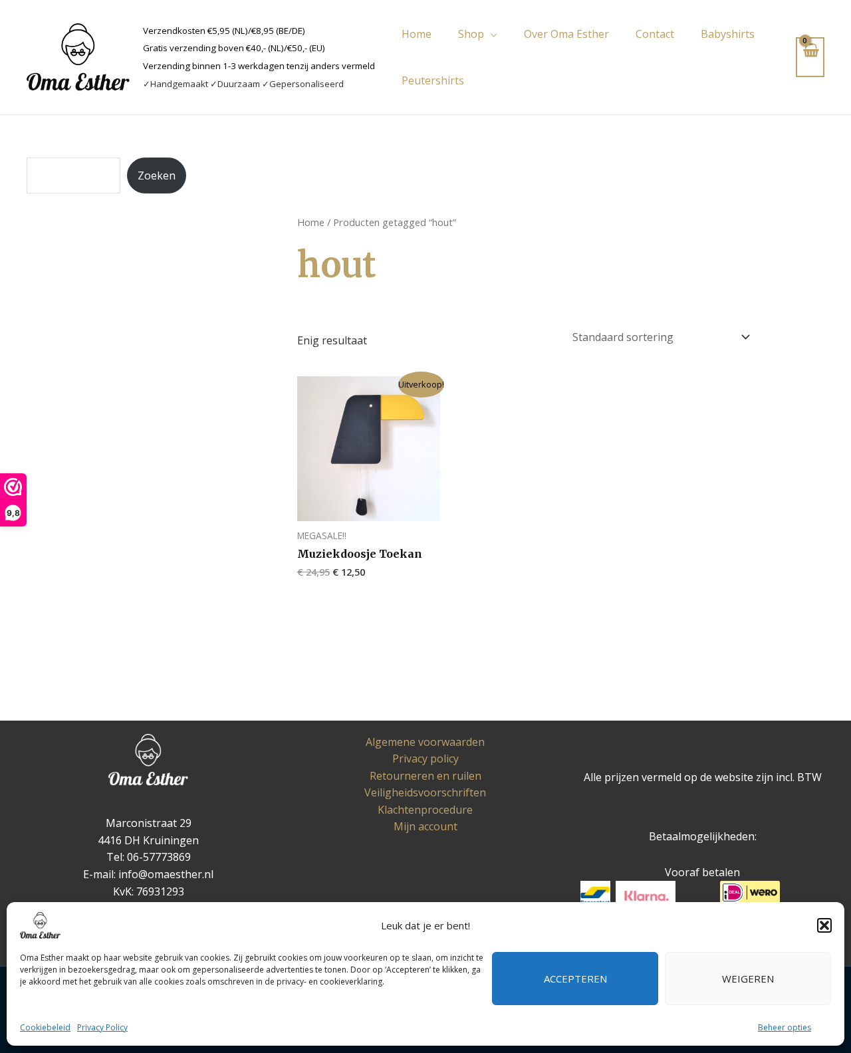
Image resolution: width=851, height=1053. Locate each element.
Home (416, 34)
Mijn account (425, 826)
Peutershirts (433, 80)
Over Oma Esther (566, 34)
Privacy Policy (102, 1027)
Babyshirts (728, 34)
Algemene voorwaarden (425, 742)
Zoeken (157, 175)
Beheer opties (784, 1027)
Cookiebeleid (45, 1027)
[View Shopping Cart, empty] (810, 56)
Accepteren (575, 978)
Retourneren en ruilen (425, 775)
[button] (824, 925)
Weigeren (748, 978)
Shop (471, 34)
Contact (655, 34)
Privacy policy (425, 758)
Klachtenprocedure (425, 809)
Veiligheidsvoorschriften (425, 792)
